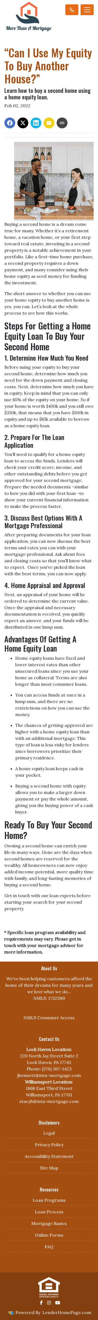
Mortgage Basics (49, 1223)
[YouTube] (57, 1303)
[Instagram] (49, 1303)
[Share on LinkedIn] (35, 122)
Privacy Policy (49, 1144)
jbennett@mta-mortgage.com (49, 1075)
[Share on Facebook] (9, 122)
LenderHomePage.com (66, 1312)
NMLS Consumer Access (49, 1017)
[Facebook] (41, 1303)
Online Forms (49, 1235)
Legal (49, 1133)
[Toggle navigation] (87, 9)
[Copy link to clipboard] (62, 122)
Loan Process (49, 1211)
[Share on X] (22, 122)
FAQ (49, 1246)
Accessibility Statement (49, 1156)
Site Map (49, 1168)
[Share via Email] (49, 122)
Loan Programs (49, 1200)
